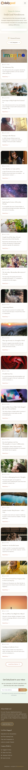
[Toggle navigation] (25, 3)
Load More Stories (13, 664)
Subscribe (22, 690)
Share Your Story (7, 752)
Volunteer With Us (7, 755)
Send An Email (6, 758)
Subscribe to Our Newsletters (8, 734)
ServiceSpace (20, 766)
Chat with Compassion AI (7, 739)
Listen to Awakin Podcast (7, 742)
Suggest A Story (7, 750)
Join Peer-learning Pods (7, 736)
